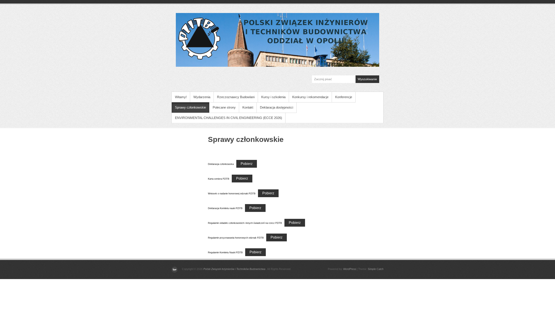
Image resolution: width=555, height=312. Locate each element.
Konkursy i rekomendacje (310, 97)
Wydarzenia (201, 97)
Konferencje (343, 97)
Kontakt (247, 107)
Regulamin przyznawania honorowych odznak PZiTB (236, 237)
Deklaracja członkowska (221, 164)
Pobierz (247, 164)
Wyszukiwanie (367, 79)
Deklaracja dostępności (276, 107)
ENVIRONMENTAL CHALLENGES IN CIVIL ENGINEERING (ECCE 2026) (228, 118)
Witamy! (181, 97)
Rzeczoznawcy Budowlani (236, 97)
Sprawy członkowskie (190, 107)
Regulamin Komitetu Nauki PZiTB (225, 252)
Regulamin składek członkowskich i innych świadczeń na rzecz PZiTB (245, 223)
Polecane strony (224, 107)
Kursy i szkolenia (273, 97)
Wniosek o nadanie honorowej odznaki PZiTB (231, 193)
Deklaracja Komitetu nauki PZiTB (225, 208)
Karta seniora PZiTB (218, 178)
